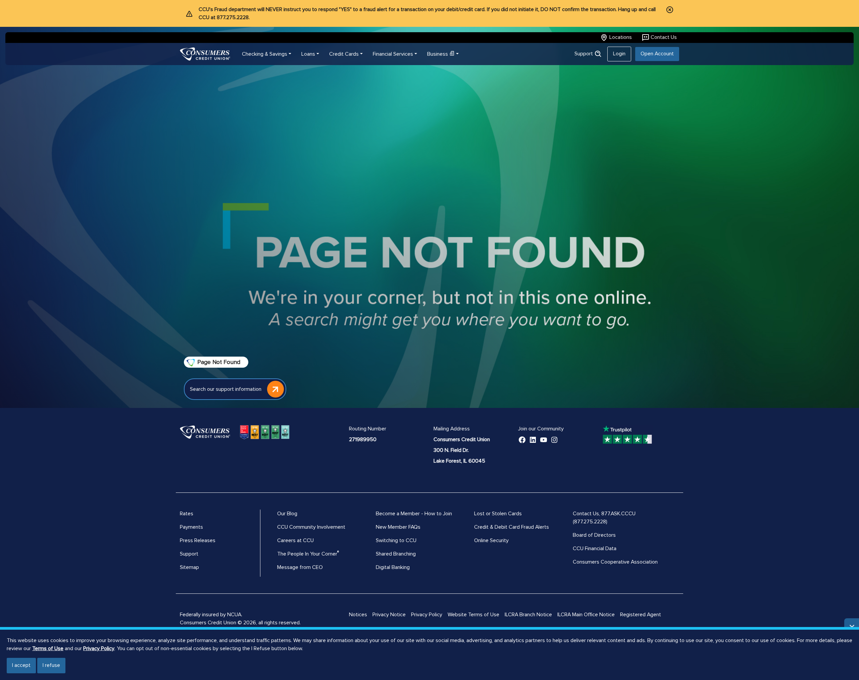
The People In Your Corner (307, 554)
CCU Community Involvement (311, 527)
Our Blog (287, 513)
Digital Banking (393, 567)
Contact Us (664, 37)
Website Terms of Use (473, 614)
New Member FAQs (398, 527)
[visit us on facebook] (522, 439)
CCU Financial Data (594, 548)
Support (584, 53)
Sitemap (189, 567)
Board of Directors (594, 535)
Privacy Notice (389, 614)
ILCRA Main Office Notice (586, 614)
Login (619, 53)
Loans (308, 54)
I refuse (51, 665)
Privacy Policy (98, 648)
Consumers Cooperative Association (615, 562)
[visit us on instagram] (554, 439)
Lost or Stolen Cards (498, 513)
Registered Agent (640, 614)
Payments (191, 527)
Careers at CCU (295, 540)
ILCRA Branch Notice (528, 614)
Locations (620, 37)
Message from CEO (300, 567)
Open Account (657, 53)
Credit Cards (344, 54)
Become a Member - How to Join (414, 513)
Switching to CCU (396, 540)
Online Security (491, 540)
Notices (358, 614)
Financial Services (393, 54)
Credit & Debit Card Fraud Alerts (511, 527)
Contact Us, (587, 513)
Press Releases (197, 540)
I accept (21, 665)
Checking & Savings (264, 54)
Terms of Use (47, 648)
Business (437, 54)
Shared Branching (396, 554)
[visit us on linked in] (533, 439)
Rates (186, 513)
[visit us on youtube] (544, 439)
